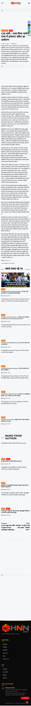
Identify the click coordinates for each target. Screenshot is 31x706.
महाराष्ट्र (5, 678)
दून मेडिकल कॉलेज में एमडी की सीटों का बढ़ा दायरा (11, 461)
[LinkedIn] (29, 28)
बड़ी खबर (8, 508)
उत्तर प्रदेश (5, 672)
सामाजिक (5, 647)
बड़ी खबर (5, 644)
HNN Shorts (4, 30)
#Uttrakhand (6, 263)
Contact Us (6, 659)
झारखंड (4, 675)
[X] (29, 25)
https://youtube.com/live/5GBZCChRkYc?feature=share (12, 552)
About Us (5, 653)
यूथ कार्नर (5, 650)
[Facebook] (29, 22)
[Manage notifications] (27, 702)
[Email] (29, 34)
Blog (4, 656)
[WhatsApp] (29, 31)
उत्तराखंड (11, 30)
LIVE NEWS (25, 698)
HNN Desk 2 (14, 43)
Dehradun (12, 263)
